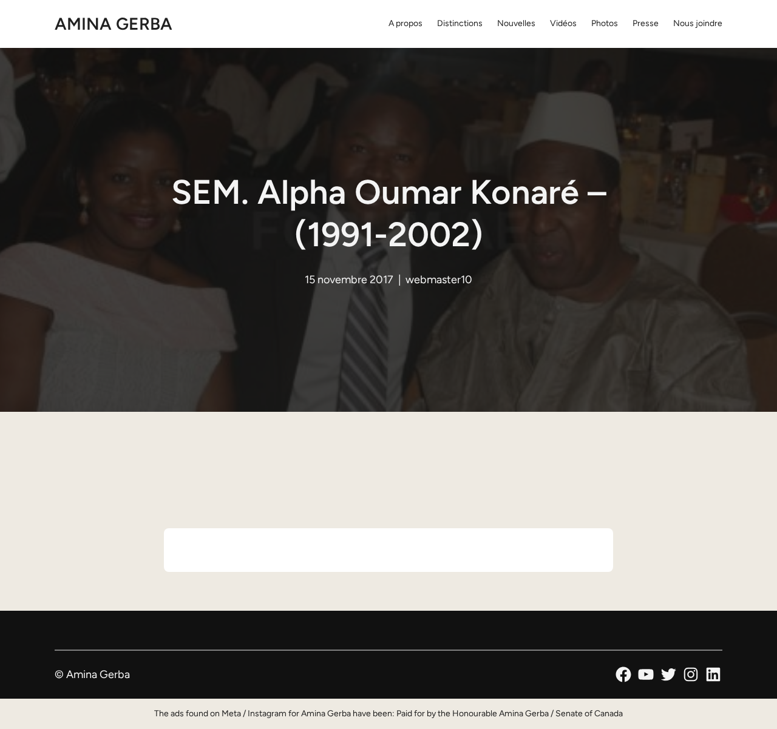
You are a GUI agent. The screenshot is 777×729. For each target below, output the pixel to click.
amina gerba (113, 23)
